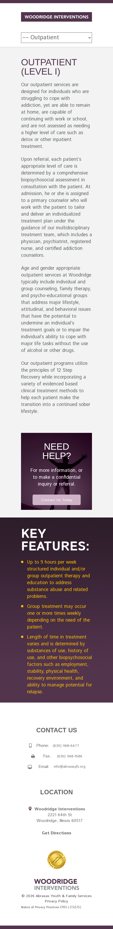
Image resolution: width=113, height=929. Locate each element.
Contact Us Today (56, 500)
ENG (63, 907)
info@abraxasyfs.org (69, 766)
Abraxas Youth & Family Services (64, 896)
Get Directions (56, 833)
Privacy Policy (56, 901)
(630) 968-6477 (66, 745)
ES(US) (75, 907)
